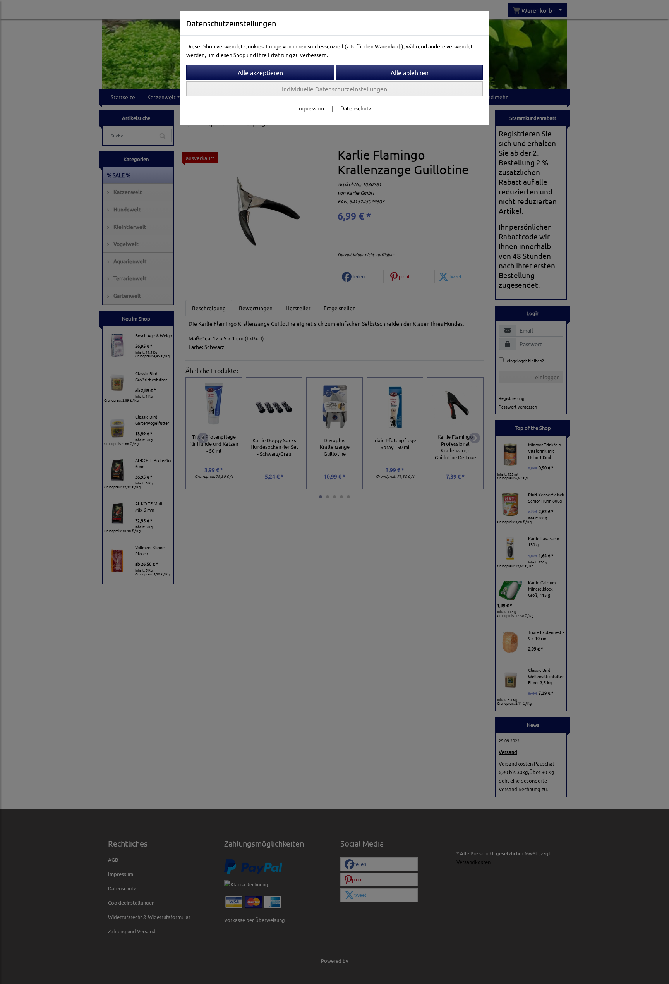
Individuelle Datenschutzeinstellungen (334, 89)
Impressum (310, 108)
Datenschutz (356, 108)
